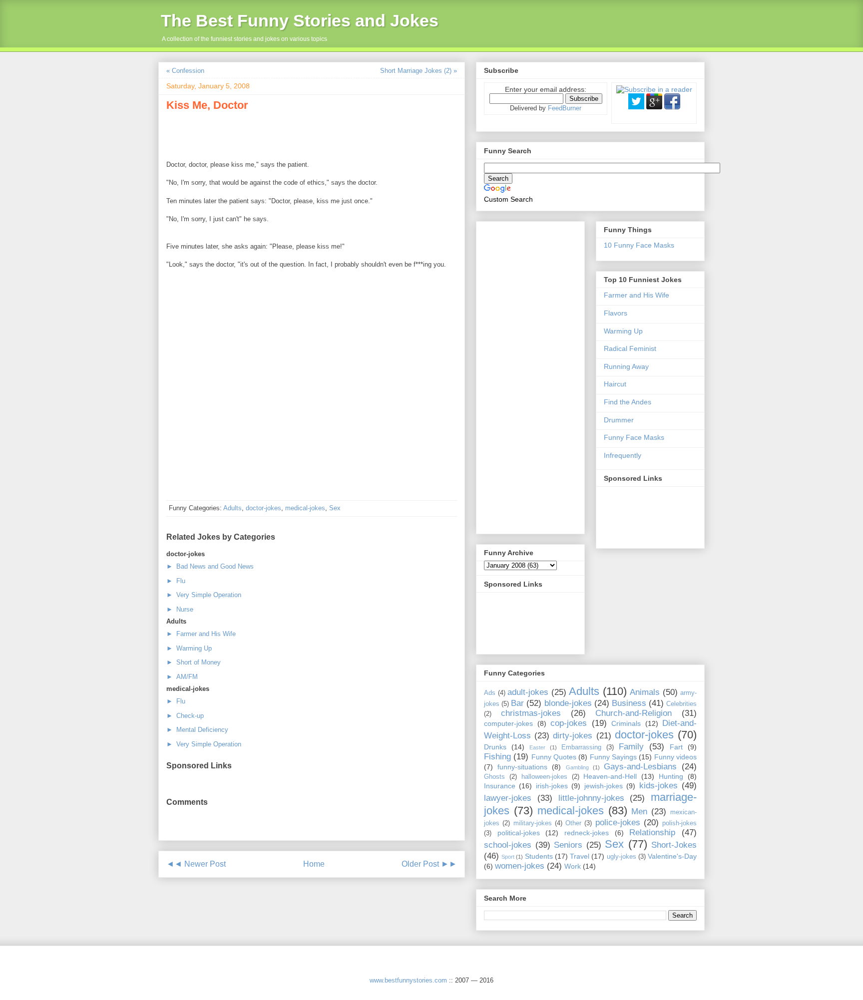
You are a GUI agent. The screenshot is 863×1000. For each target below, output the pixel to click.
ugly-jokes (621, 856)
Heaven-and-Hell (610, 776)
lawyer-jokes (507, 798)
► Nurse (179, 609)
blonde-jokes (568, 703)
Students (539, 856)
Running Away (626, 366)
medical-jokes (305, 508)
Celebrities (681, 703)
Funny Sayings (613, 757)
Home (314, 864)
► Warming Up (189, 648)
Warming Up (623, 331)
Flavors (615, 313)
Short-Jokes (674, 845)
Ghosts (494, 776)
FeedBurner (564, 108)
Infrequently (622, 455)
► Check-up (185, 715)
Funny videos (675, 757)
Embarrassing (581, 747)
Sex (335, 508)
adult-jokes (527, 692)
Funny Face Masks (634, 437)
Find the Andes (627, 402)
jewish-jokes (603, 786)
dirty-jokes (572, 735)
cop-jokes (568, 723)
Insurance (499, 786)
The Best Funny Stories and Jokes (299, 20)
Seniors (568, 845)
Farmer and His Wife (636, 295)
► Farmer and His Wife (201, 634)
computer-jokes (508, 723)
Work (572, 866)
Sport (507, 857)
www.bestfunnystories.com (408, 980)
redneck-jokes (586, 833)
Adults (232, 508)
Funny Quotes (553, 757)
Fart (676, 747)
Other (573, 823)
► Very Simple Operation (203, 595)
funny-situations (522, 767)
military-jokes (532, 823)
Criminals (626, 723)
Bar (517, 703)
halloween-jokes (544, 776)
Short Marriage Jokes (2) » (418, 70)
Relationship (652, 832)
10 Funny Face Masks (639, 245)
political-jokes (518, 833)
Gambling (577, 767)
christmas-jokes (531, 713)
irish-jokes (552, 786)
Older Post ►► (429, 864)
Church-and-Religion (633, 713)
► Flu (175, 581)
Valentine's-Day (672, 856)
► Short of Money (193, 662)
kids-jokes (658, 785)
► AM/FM (182, 676)
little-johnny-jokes (591, 798)
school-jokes (507, 845)
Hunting (671, 776)
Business (629, 703)
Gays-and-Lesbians (640, 766)
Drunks (495, 747)
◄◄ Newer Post (196, 864)
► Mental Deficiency (197, 729)
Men (639, 811)
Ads (489, 692)
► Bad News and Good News (210, 566)
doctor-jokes (263, 508)
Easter (537, 747)
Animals (645, 692)
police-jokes (617, 822)
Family (631, 746)
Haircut (615, 384)
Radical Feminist (630, 348)
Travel (579, 856)
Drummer (619, 420)
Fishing (497, 756)
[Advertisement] (283, 134)
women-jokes (519, 866)
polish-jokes (679, 823)
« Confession (185, 70)
